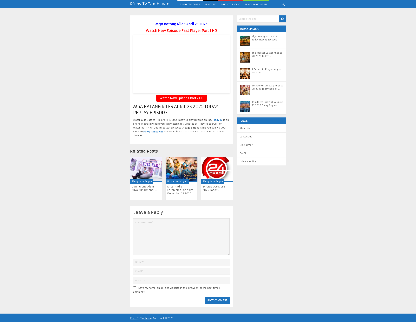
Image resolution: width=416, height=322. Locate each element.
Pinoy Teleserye (230, 4)
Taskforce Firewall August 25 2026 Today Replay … (267, 104)
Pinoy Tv (210, 4)
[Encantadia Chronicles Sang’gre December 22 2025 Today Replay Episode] (181, 169)
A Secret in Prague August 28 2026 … (267, 71)
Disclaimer (246, 144)
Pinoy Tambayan (190, 4)
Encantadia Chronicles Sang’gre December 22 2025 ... (180, 190)
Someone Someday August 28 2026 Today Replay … (267, 87)
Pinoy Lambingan (256, 4)
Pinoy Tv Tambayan (149, 4)
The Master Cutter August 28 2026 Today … (267, 54)
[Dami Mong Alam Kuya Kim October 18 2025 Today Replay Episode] (146, 169)
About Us (245, 128)
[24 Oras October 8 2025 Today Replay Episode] (217, 169)
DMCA (243, 153)
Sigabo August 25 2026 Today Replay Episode (265, 38)
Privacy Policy (248, 161)
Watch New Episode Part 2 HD (181, 98)
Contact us (246, 136)
